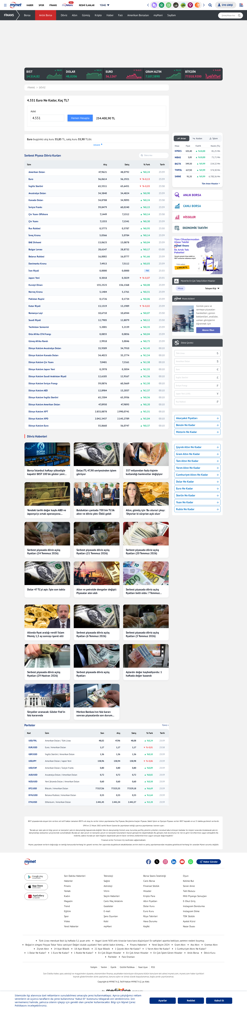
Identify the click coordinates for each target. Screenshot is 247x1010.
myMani (158, 15)
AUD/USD (33, 775)
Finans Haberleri (138, 944)
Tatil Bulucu (189, 891)
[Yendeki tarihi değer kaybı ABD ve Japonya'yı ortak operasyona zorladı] (47, 494)
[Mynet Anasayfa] (16, 4)
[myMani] (68, 5)
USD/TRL (33, 740)
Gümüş (86, 15)
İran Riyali (34, 270)
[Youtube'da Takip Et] (182, 861)
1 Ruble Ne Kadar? (83, 952)
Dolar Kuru (149, 906)
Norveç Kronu (36, 291)
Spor (66, 916)
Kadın (67, 896)
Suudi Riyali (35, 320)
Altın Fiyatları (150, 901)
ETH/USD (33, 802)
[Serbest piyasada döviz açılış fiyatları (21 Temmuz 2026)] (96, 533)
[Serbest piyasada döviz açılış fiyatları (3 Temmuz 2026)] (146, 616)
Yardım (104, 967)
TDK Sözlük (189, 916)
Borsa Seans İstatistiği (154, 875)
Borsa (27, 15)
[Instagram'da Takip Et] (165, 861)
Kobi (106, 921)
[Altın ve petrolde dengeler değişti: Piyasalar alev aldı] (96, 573)
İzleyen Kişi (210, 288)
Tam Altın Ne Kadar (187, 461)
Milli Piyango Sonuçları (195, 896)
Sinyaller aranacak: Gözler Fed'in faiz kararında (46, 713)
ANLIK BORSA (192, 195)
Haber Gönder (210, 861)
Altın (74, 15)
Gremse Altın (211, 944)
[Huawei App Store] (36, 896)
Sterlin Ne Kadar (185, 495)
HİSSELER (189, 217)
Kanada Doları (36, 200)
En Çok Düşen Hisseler (109, 952)
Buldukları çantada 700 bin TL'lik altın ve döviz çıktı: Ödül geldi (95, 511)
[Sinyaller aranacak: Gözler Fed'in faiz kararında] (47, 695)
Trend (67, 906)
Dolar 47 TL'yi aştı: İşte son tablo (46, 589)
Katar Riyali (34, 306)
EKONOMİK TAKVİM (195, 228)
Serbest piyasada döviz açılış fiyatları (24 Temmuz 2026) (43, 551)
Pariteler (29, 725)
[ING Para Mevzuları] (197, 5)
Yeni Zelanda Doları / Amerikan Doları (62, 781)
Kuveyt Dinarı (36, 285)
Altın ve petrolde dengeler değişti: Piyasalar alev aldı (96, 591)
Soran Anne (189, 885)
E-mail (107, 911)
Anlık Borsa (45, 15)
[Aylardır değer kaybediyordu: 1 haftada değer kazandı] (146, 656)
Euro (31, 179)
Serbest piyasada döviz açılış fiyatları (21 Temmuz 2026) (93, 551)
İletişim (93, 967)
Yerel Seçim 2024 (161, 944)
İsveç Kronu (35, 235)
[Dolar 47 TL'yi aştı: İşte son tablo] (47, 573)
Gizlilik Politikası (127, 967)
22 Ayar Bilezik (102, 948)
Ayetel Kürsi (189, 921)
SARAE (178, 176)
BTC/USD (33, 788)
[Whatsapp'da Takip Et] (190, 861)
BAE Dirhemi (35, 242)
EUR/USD (33, 747)
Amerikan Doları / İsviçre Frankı (59, 768)
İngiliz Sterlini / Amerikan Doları (59, 754)
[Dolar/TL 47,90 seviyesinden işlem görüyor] (96, 454)
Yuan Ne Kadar (184, 502)
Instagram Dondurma (194, 906)
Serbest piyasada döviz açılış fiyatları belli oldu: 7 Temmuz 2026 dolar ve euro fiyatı (143, 591)
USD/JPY (32, 761)
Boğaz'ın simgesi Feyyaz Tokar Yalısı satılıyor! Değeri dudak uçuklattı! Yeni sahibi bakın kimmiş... (75, 944)
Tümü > (165, 725)
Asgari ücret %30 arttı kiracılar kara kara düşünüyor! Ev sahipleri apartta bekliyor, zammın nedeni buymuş (149, 940)
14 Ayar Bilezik (61, 948)
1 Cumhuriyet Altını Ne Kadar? (190, 948)
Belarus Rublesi (36, 256)
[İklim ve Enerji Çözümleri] (183, 5)
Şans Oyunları (111, 916)
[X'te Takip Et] (156, 861)
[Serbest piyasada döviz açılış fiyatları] (96, 656)
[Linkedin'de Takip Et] (173, 861)
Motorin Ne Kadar (186, 432)
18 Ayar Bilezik (82, 948)
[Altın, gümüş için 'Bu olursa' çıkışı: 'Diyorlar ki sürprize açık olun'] (146, 494)
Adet (33, 111)
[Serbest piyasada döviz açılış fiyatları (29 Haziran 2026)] (47, 656)
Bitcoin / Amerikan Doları (56, 788)
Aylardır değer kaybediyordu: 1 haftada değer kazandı (144, 673)
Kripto (98, 15)
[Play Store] (36, 877)
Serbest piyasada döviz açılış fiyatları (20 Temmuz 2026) (142, 551)
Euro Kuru (148, 911)
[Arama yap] (210, 5)
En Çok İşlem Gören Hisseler (167, 952)
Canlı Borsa (149, 880)
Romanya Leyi (36, 313)
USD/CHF (33, 768)
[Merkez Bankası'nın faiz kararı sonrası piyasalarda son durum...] (96, 695)
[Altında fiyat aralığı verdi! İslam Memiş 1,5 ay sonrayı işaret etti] (47, 616)
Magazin (68, 901)
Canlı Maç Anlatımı (113, 901)
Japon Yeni (34, 278)
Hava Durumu (150, 921)
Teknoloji (108, 875)
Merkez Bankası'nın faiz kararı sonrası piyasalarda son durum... (95, 713)
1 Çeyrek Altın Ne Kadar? (127, 948)
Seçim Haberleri (112, 896)
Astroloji (108, 885)
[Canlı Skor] (161, 5)
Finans (67, 885)
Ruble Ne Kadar (185, 509)
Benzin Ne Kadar (185, 425)
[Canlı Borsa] (175, 5)
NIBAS (178, 157)
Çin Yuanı (33, 221)
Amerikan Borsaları (138, 15)
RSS (153, 967)
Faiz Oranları (128, 956)
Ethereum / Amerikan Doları (58, 802)
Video (67, 921)
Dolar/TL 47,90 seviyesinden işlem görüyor (96, 472)
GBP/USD (33, 754)
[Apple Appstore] (36, 886)
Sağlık (107, 880)
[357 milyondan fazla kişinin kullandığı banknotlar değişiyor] (146, 454)
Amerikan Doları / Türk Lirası (58, 740)
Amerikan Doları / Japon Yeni (58, 761)
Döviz (64, 15)
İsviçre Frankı (35, 207)
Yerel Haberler (71, 926)
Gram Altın (180, 944)
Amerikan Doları (37, 172)
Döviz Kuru (209, 952)
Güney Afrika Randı (38, 341)
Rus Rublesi (34, 228)
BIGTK (178, 163)
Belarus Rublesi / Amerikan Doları (60, 795)
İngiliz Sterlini (36, 186)
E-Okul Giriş (189, 901)
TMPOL (178, 170)
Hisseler (147, 891)
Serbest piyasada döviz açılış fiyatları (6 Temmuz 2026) (93, 634)
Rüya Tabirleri (150, 916)
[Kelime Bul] (168, 5)
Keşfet (146, 926)
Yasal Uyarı (143, 967)
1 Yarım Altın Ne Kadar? (158, 948)
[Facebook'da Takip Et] (148, 861)
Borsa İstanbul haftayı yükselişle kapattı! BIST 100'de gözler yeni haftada (46, 472)
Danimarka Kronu (38, 263)
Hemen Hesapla (80, 118)
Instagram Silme (191, 911)
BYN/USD (33, 795)
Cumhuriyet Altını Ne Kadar (192, 474)
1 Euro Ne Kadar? (60, 952)
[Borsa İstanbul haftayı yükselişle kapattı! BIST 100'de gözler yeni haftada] (47, 454)
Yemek (67, 891)
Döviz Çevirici (187, 342)
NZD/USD (33, 781)
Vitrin (106, 891)
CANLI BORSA (192, 206)
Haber (110, 15)
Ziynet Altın (43, 948)
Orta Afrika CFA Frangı (40, 334)
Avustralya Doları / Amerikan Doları (61, 775)
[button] (5, 5)
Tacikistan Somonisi (39, 327)
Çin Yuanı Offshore (38, 214)
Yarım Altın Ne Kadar (188, 467)
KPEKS (178, 151)
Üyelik (113, 967)
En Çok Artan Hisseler (137, 952)
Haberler (68, 880)
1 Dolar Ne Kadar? (36, 952)
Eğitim (67, 911)
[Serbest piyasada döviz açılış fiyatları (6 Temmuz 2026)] (96, 616)
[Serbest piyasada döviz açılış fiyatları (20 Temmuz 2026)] (146, 533)
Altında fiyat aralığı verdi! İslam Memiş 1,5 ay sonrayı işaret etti (45, 634)
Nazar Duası (189, 926)
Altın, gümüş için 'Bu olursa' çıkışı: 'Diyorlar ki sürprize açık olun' (145, 511)
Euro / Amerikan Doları (55, 747)
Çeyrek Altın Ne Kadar (188, 447)
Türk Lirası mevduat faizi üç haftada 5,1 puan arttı (64, 940)
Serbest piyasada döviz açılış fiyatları (93, 673)
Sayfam (171, 15)
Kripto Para (149, 896)
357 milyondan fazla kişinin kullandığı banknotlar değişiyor (144, 472)
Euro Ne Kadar (184, 488)
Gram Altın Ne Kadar (188, 454)
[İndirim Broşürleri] (154, 5)
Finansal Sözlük (151, 885)
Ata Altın (195, 944)
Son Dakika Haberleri (75, 875)
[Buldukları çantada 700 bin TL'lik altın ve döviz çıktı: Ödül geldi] (96, 494)
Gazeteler (108, 906)
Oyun (186, 875)
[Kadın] (190, 5)
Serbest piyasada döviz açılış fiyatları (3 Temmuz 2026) (142, 634)
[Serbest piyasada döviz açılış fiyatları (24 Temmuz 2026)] (47, 533)
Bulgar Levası (35, 249)
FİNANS (9, 15)
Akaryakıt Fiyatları (186, 418)
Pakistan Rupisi (36, 299)
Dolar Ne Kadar (185, 481)
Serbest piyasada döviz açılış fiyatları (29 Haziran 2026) (43, 673)
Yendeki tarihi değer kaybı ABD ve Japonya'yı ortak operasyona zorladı (46, 512)
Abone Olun (208, 330)
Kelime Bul (188, 880)
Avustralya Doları (37, 193)
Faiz (120, 15)
